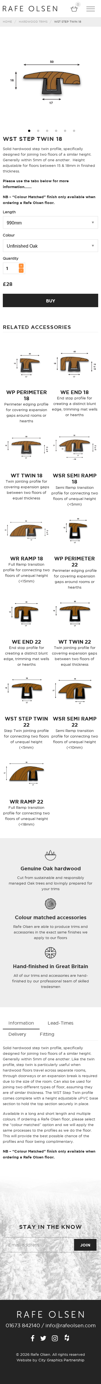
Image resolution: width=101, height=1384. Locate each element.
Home (7, 21)
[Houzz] (67, 1338)
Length (9, 212)
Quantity (11, 258)
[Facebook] (32, 1339)
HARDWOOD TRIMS (33, 21)
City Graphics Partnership (61, 1360)
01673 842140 (23, 1325)
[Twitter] (43, 1339)
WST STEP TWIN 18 (67, 21)
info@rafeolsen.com (70, 1325)
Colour (9, 235)
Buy (50, 300)
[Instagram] (55, 1339)
